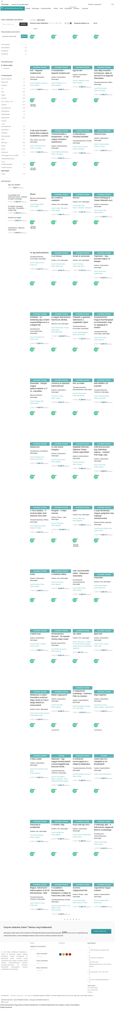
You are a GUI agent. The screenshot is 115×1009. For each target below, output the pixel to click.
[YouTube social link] (113, 1)
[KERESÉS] (84, 4)
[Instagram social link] (111, 1)
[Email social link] (109, 1)
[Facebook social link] (107, 1)
